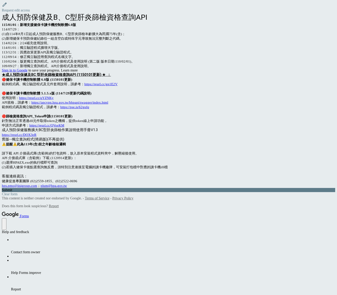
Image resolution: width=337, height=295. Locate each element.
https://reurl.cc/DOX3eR (19, 135)
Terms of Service (97, 198)
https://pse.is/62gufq (74, 107)
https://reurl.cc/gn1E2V (101, 84)
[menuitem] (173, 246)
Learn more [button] (69, 70)
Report (54, 206)
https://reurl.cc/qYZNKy (36, 98)
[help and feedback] (4, 224)
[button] (168, 7)
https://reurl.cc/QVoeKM (46, 125)
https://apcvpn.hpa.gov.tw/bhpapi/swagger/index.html (69, 102)
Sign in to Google (15, 70)
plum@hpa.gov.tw (54, 185)
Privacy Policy (122, 198)
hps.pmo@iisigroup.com (19, 185)
